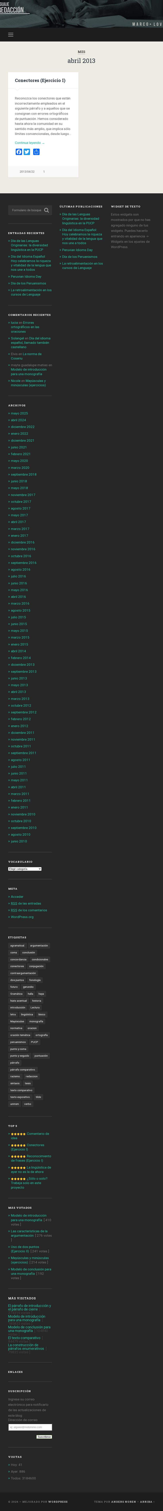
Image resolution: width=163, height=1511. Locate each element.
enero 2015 (19, 644)
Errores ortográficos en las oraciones (25, 327)
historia (36, 1000)
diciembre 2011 (23, 733)
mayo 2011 (19, 780)
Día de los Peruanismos (28, 283)
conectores (17, 966)
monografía (36, 1021)
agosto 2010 (20, 834)
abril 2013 (18, 692)
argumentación (39, 945)
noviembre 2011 (23, 739)
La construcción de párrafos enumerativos (26, 1347)
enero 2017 (19, 536)
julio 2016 (18, 576)
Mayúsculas (17, 1021)
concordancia (18, 959)
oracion (32, 1028)
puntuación (41, 1055)
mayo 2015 (19, 631)
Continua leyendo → (30, 143)
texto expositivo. (20, 1097)
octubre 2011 (21, 746)
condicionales (40, 959)
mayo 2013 (19, 685)
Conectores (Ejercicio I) (40, 80)
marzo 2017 (20, 529)
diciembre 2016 (23, 542)
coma (13, 952)
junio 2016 (19, 583)
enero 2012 (19, 726)
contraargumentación (23, 973)
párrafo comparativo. (23, 1069)
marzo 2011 (20, 794)
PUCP (34, 1042)
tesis (28, 1083)
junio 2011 (19, 773)
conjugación (36, 966)
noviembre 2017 (23, 495)
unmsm (14, 1103)
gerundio (28, 986)
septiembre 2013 (24, 672)
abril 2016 (18, 597)
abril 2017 (18, 522)
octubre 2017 (21, 502)
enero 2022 (19, 434)
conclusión (28, 952)
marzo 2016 (20, 603)
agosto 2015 (20, 610)
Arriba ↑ (147, 1501)
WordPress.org (22, 917)
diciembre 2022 (23, 427)
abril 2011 (18, 787)
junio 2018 (19, 481)
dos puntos (17, 980)
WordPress (58, 1501)
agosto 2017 (20, 508)
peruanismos (18, 1042)
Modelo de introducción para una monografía (26, 1318)
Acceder (17, 897)
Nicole (15, 381)
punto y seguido (19, 1055)
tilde (38, 1097)
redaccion (32, 1076)
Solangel (17, 338)
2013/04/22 (27, 171)
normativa (16, 1028)
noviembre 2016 (23, 549)
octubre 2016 (21, 556)
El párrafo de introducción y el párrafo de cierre (29, 1307)
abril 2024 (18, 420)
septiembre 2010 (24, 828)
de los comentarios (29, 910)
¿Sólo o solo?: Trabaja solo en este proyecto (29, 1183)
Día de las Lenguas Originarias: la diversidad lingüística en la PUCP (29, 245)
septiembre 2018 (24, 474)
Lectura (35, 1007)
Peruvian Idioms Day (26, 276)
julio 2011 (18, 767)
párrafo (14, 1062)
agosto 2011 (20, 760)
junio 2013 (19, 678)
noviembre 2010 (23, 814)
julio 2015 (18, 617)
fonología (35, 980)
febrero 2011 (21, 801)
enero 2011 (19, 807)
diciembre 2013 (23, 665)
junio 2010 (19, 841)
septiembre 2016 (24, 563)
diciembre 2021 (23, 440)
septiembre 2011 (24, 753)
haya (41, 993)
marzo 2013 (20, 699)
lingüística (27, 1014)
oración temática (20, 1035)
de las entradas (26, 903)
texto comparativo (21, 1090)
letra (13, 1014)
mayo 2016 (19, 590)
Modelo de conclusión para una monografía (29, 1329)
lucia (14, 323)
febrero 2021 (21, 454)
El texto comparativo (24, 1338)
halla (30, 993)
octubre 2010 (21, 821)
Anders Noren (123, 1501)
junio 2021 (19, 447)
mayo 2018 (19, 488)
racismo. (15, 1076)
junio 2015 (19, 624)
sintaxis (14, 1083)
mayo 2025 (19, 413)
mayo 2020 (19, 461)
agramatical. (17, 945)
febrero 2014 (21, 658)
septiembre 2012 (24, 712)
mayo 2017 (19, 515)
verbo (27, 1103)
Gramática (16, 993)
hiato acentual (18, 1000)
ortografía (42, 1035)
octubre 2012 (21, 705)
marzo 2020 (20, 468)
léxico (41, 1014)
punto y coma (18, 1048)
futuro (14, 986)
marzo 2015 (20, 637)
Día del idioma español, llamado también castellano (30, 342)
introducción (17, 1007)
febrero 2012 (21, 719)
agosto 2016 (20, 569)
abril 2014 (18, 651)
